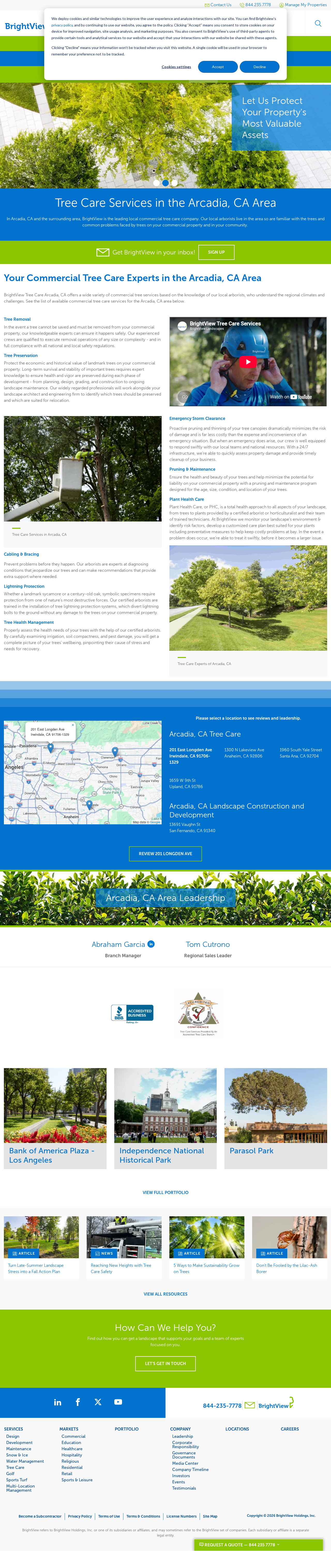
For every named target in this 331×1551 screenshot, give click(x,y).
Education (71, 1442)
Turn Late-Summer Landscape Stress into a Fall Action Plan (36, 1268)
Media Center (185, 1463)
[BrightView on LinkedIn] (59, 1402)
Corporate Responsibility (185, 1444)
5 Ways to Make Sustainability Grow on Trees (206, 1268)
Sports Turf (16, 1479)
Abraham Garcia (119, 944)
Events (178, 1481)
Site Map (210, 1516)
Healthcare (72, 1448)
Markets (68, 1429)
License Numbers (182, 1516)
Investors (181, 1475)
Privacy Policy (80, 1516)
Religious (70, 1461)
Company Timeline (190, 1469)
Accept (218, 67)
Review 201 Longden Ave (165, 853)
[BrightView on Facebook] (79, 1402)
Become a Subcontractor (40, 1516)
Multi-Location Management (20, 1488)
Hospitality (72, 1455)
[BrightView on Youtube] (118, 1402)
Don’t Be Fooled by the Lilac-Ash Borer (286, 1268)
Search (318, 23)
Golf (10, 1473)
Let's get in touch (165, 1363)
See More (55, 1105)
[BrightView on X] (99, 1402)
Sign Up (216, 252)
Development (19, 1442)
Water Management (25, 1461)
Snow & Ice (17, 1455)
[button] (50, 748)
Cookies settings (176, 67)
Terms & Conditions (143, 1516)
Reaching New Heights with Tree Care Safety (121, 1268)
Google (155, 822)
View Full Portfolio (166, 1193)
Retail (67, 1473)
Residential (72, 1467)
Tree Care (15, 1467)
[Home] (31, 21)
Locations (237, 1429)
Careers (290, 1429)
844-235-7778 (222, 1405)
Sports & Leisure (77, 1479)
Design (12, 1436)
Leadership (182, 1436)
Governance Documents (184, 1454)
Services (13, 1429)
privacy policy (62, 25)
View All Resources (165, 1294)
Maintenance (18, 1448)
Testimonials (184, 1488)
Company (180, 1429)
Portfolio (127, 1429)
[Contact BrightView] (250, 1405)
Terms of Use (109, 1516)
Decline (260, 67)
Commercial (73, 1436)
